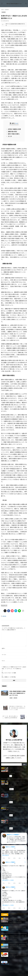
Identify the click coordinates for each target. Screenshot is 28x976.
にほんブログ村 (5, 964)
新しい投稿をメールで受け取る (9, 677)
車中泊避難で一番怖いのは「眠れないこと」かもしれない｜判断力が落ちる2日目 (17, 809)
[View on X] (25, 847)
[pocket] (12, 610)
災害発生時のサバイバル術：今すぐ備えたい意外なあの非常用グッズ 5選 (17, 955)
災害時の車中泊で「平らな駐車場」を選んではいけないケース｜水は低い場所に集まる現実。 (17, 822)
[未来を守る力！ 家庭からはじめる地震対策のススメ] (15, 610)
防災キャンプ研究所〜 (13, 834)
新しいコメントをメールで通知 (9, 672)
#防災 (3, 855)
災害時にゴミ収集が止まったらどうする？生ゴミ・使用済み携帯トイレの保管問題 (17, 770)
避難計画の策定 (12, 131)
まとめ (9, 136)
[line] (19, 610)
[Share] (25, 858)
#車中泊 (7, 855)
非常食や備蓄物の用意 (14, 129)
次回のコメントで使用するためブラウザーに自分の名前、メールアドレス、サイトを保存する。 (14, 667)
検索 (24, 764)
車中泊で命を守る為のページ (14, 3)
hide (16, 123)
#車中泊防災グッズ (6, 880)
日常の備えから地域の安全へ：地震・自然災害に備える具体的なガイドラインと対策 (17, 920)
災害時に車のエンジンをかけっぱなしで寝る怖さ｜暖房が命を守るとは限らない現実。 (17, 796)
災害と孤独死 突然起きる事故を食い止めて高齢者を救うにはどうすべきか (17, 693)
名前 (3, 648)
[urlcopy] (23, 610)
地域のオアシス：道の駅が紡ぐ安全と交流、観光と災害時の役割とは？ (17, 946)
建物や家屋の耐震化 (13, 134)
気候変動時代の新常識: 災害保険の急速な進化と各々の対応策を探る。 (17, 929)
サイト (3, 660)
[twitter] (5, 610)
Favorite (3, 605)
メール (4, 654)
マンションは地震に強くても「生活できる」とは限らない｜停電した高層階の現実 (17, 783)
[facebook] (8, 610)
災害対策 (4, 616)
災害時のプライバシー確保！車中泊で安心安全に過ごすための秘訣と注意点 (17, 937)
